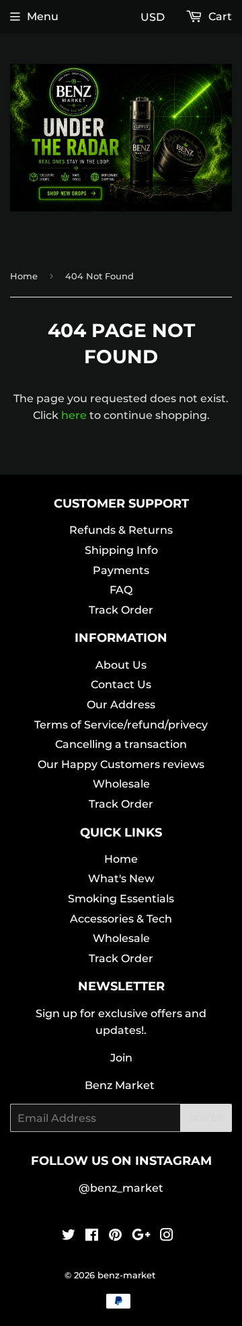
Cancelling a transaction (121, 744)
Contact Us (121, 684)
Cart (219, 16)
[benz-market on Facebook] (92, 1236)
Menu (42, 16)
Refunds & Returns (121, 530)
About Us (121, 665)
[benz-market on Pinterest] (115, 1236)
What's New (121, 878)
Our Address (121, 704)
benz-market (126, 1275)
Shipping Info (121, 550)
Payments (121, 570)
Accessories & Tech (121, 918)
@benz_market (121, 1188)
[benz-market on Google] (141, 1236)
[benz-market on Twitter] (68, 1236)
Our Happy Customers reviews (121, 764)
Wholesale (121, 783)
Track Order (121, 610)
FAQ (121, 589)
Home (24, 276)
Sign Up (206, 1118)
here (74, 415)
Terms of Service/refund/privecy (121, 724)
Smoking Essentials (121, 898)
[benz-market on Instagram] (166, 1236)
